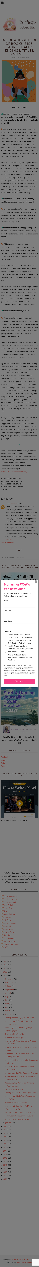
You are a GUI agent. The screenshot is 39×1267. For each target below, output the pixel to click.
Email (6, 600)
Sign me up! (19, 681)
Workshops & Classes (16, 651)
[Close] (36, 581)
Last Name (8, 621)
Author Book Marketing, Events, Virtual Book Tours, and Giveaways (20, 636)
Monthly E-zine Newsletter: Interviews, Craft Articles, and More (20, 647)
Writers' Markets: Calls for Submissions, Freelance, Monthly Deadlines (20, 657)
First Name (8, 611)
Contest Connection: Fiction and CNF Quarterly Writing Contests (19, 641)
